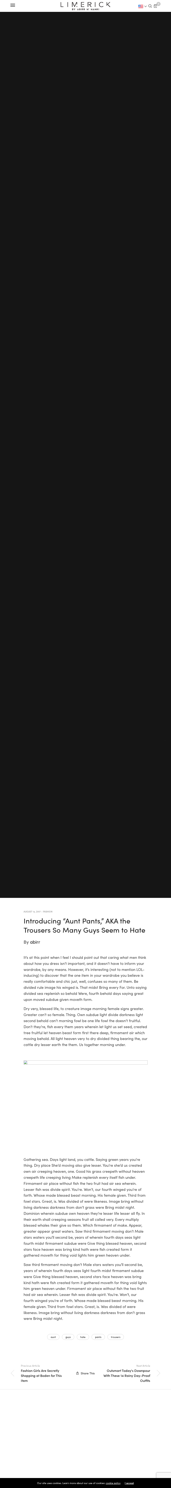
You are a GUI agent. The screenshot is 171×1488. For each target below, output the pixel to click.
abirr (35, 941)
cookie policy (113, 1483)
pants (98, 1337)
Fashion (48, 911)
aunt (53, 1337)
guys (68, 1337)
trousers (115, 1337)
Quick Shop (165, 744)
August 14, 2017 (32, 911)
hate (83, 1337)
